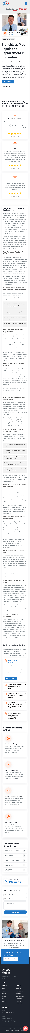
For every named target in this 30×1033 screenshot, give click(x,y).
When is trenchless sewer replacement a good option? (15, 686)
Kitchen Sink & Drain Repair (12, 860)
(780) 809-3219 (16, 34)
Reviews (4, 993)
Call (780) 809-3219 (10, 959)
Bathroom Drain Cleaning (11, 850)
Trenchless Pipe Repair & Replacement (11, 870)
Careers (4, 996)
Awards (4, 991)
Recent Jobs (19, 1003)
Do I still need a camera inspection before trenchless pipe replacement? (14, 716)
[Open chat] (25, 1028)
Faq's (3, 998)
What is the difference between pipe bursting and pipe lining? (15, 695)
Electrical (18, 993)
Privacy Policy (9, 1030)
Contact (4, 1001)
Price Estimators (20, 996)
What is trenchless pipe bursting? (15, 661)
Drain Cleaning (9, 855)
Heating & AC (19, 991)
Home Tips (18, 1001)
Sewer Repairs (9, 865)
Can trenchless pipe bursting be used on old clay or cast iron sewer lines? (15, 705)
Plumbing (18, 988)
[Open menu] (26, 3)
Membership (19, 998)
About (3, 988)
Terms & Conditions (20, 1030)
